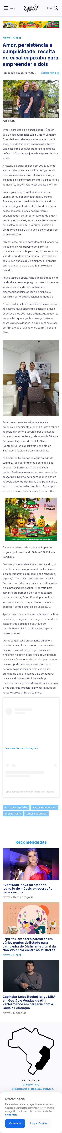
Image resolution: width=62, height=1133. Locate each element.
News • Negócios (15, 1013)
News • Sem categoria (18, 897)
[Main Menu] (6, 8)
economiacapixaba (16, 807)
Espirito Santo (13, 813)
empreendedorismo (44, 807)
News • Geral (12, 38)
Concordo (15, 1123)
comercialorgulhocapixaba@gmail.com (32, 1089)
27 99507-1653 (31, 1084)
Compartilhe (49, 72)
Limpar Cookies (38, 1123)
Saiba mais (11, 1114)
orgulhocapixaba (36, 813)
